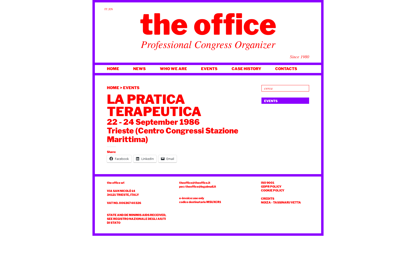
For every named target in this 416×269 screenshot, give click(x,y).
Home (113, 68)
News (139, 68)
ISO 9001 (267, 182)
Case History (246, 68)
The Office (208, 24)
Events (209, 68)
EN (111, 9)
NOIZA (266, 202)
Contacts (286, 68)
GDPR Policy (271, 186)
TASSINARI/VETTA (287, 202)
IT (105, 9)
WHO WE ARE (173, 68)
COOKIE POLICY (272, 190)
